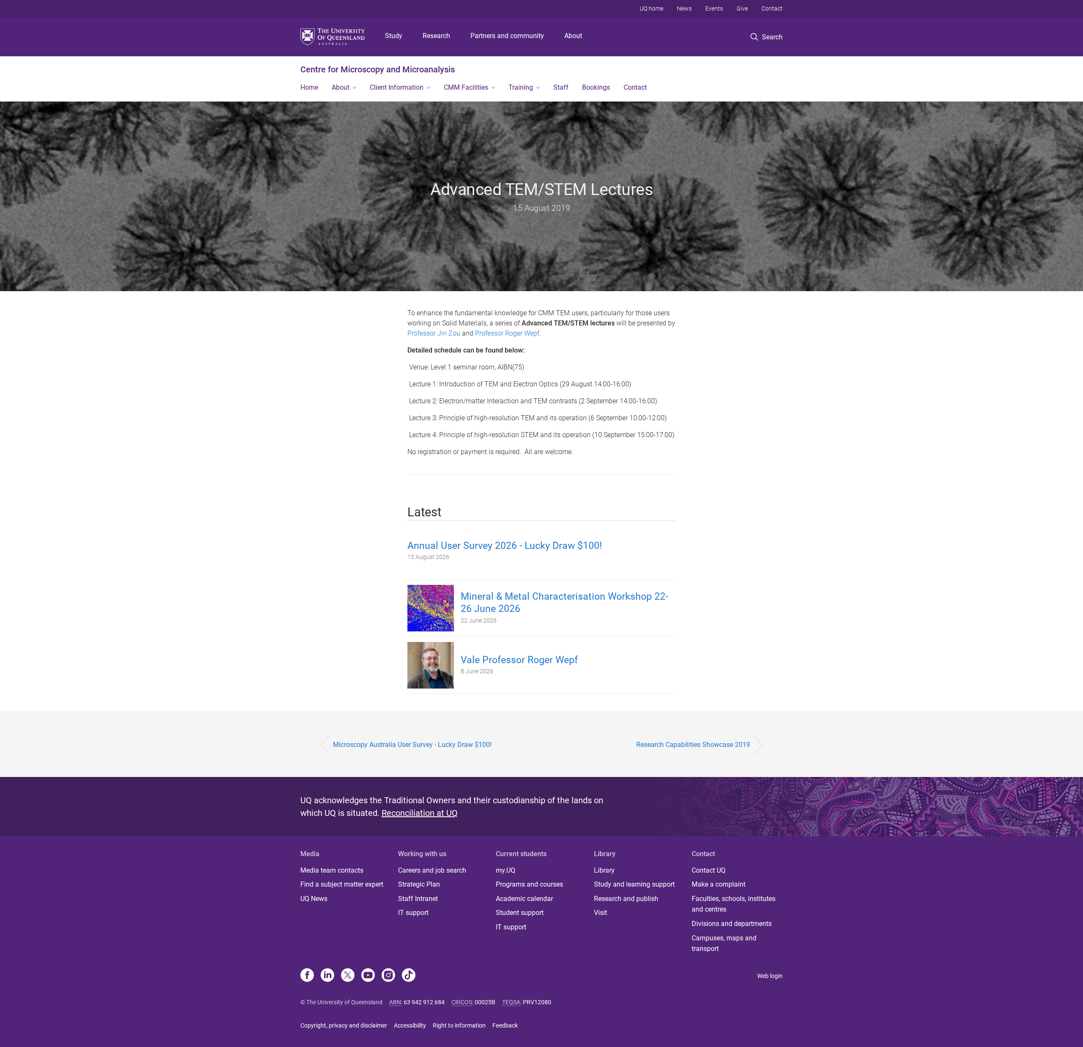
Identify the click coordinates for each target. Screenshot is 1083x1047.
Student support (520, 913)
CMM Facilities (466, 87)
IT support (413, 913)
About (573, 36)
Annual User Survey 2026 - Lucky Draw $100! (504, 545)
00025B (485, 1002)
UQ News (313, 899)
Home (309, 87)
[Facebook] (307, 976)
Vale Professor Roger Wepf (519, 660)
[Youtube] (368, 976)
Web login (770, 976)
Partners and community (507, 36)
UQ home (651, 8)
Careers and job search (432, 870)
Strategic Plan (419, 884)
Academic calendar (524, 899)
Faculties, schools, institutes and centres (733, 904)
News (684, 8)
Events (714, 8)
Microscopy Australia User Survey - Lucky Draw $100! (412, 745)
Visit (600, 913)
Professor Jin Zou (433, 333)
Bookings (596, 87)
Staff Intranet (418, 899)
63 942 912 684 (424, 1002)
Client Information (396, 87)
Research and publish (626, 899)
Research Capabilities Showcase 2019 (693, 745)
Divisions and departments (732, 924)
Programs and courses (529, 884)
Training (521, 87)
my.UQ (505, 870)
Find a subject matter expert (341, 884)
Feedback (505, 1025)
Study (393, 36)
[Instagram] (388, 976)
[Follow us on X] (348, 976)
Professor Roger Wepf (507, 333)
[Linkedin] (327, 976)
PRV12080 (537, 1002)
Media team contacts (331, 870)
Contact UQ (709, 870)
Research (436, 36)
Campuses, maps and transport (724, 943)
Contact (772, 8)
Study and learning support (634, 884)
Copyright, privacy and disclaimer (343, 1025)
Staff (561, 87)
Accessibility (410, 1025)
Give (742, 8)
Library (604, 870)
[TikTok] (408, 976)
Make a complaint (718, 884)
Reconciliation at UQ (420, 813)
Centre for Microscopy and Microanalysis (377, 69)
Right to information (459, 1025)
